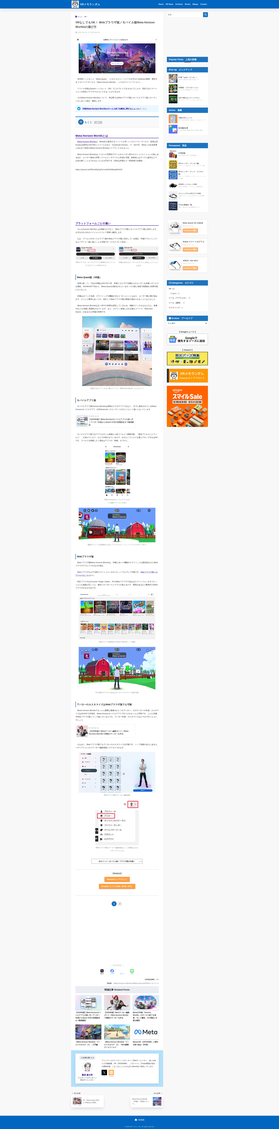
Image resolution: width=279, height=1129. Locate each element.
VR (146, 983)
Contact (203, 4)
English (175, 293)
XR (157, 979)
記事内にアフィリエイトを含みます (116, 40)
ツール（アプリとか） (179, 298)
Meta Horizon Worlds (86, 141)
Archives (179, 4)
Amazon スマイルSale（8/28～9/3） (117, 886)
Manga (195, 4)
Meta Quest (138, 983)
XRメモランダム (89, 4)
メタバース (154, 983)
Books (187, 4)
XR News (169, 4)
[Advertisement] (117, 935)
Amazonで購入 (191, 230)
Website (111, 1076)
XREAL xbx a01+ (190, 260)
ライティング (175, 308)
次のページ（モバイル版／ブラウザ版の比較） (117, 861)
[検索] (205, 14)
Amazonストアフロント (117, 879)
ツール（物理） (176, 303)
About (160, 4)
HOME (141, 1120)
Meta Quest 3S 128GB (193, 223)
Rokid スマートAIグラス (193, 242)
